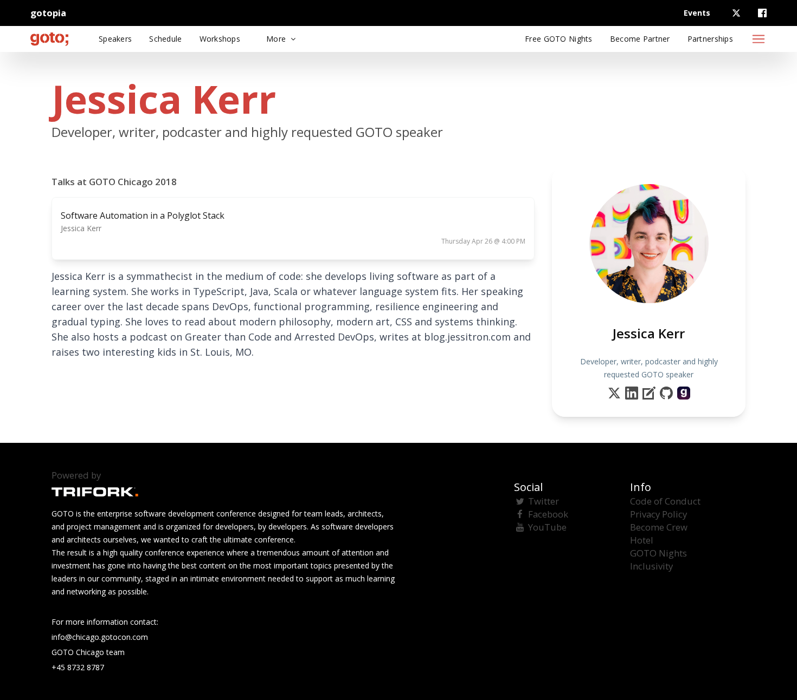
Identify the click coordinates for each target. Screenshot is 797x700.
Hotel (641, 540)
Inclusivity (651, 566)
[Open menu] (758, 39)
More (277, 39)
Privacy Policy (658, 514)
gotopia (48, 12)
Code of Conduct (665, 501)
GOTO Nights (658, 553)
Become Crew (658, 527)
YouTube (547, 527)
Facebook (548, 514)
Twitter (543, 501)
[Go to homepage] (49, 39)
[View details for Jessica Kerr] (683, 393)
